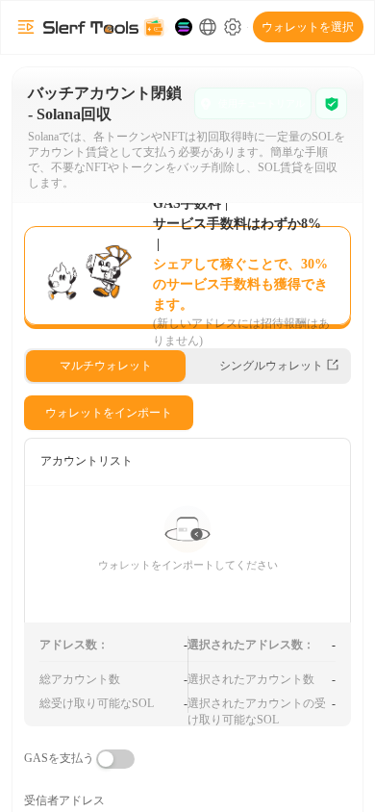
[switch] (115, 759)
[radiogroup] (187, 366)
